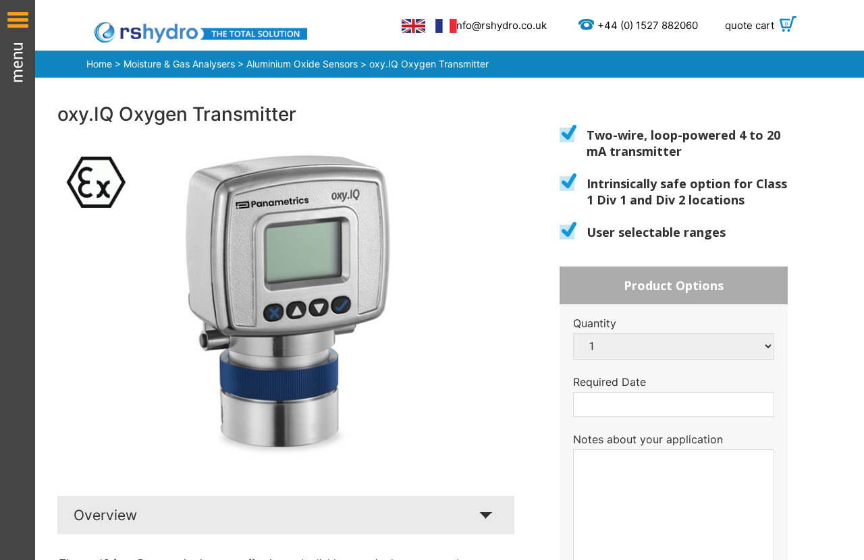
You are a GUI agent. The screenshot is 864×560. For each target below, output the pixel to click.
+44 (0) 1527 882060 (647, 25)
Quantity (594, 323)
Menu (17, 280)
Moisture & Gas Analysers (179, 63)
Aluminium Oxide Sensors (303, 63)
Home (99, 63)
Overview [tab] (105, 515)
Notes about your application (648, 439)
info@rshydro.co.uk (500, 25)
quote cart (756, 25)
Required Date (609, 381)
